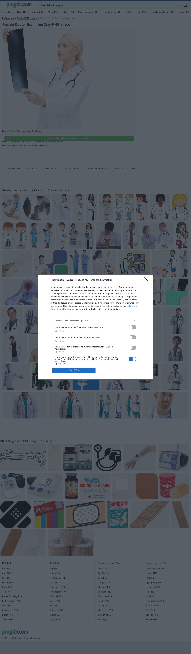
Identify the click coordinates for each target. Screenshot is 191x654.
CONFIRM (74, 370)
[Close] (147, 280)
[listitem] (95, 320)
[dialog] (95, 327)
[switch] (132, 327)
